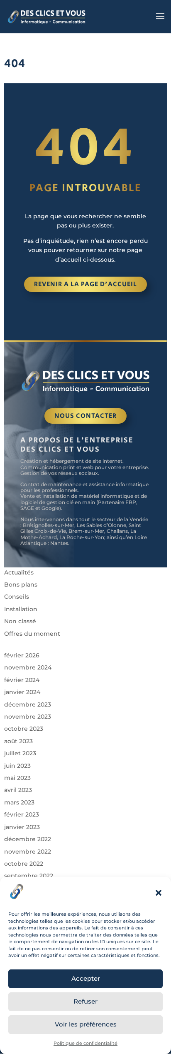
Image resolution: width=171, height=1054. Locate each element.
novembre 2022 (27, 851)
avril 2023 (18, 790)
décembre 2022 (27, 839)
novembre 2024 (27, 667)
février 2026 (21, 655)
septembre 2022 (28, 875)
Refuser (85, 1001)
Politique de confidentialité (85, 1043)
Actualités (19, 572)
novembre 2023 (27, 716)
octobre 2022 (23, 863)
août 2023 (18, 741)
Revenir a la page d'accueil (85, 284)
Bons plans (20, 584)
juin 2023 (17, 765)
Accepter (85, 978)
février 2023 (21, 814)
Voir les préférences (86, 1024)
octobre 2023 (23, 728)
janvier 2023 (22, 827)
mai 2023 (17, 778)
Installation (20, 609)
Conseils (16, 596)
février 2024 (21, 680)
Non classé (20, 621)
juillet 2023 (20, 753)
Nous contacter (85, 416)
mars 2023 (19, 802)
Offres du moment (32, 633)
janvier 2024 (22, 692)
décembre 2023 (27, 704)
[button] (158, 893)
